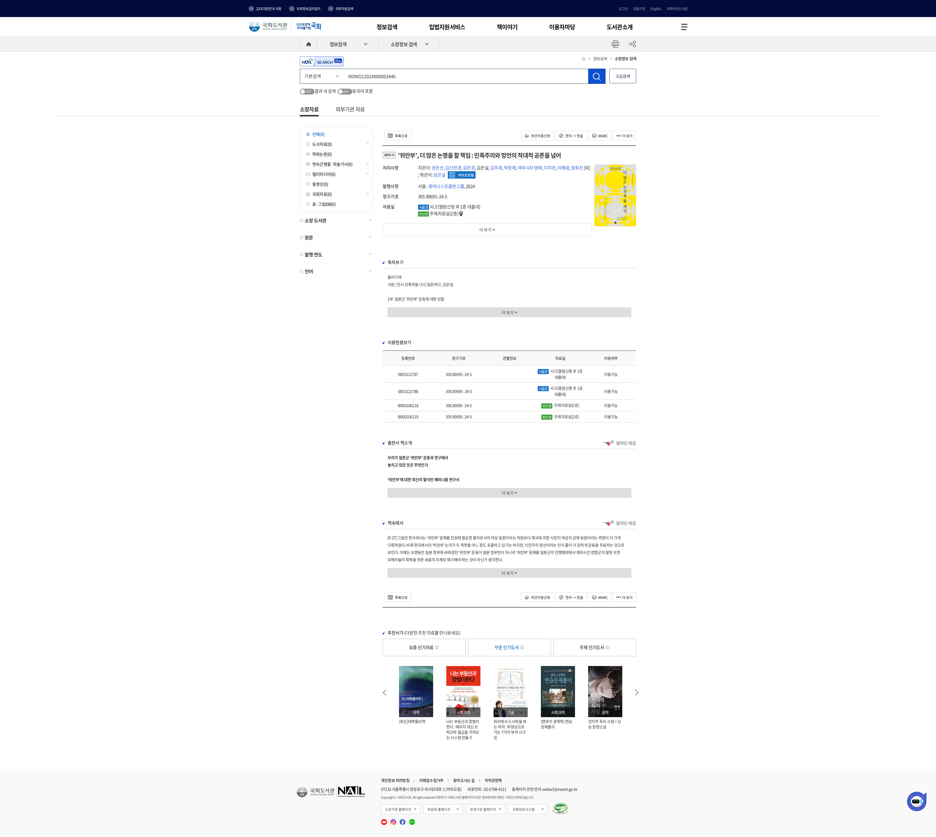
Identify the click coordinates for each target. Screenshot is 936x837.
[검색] (596, 76)
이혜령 (563, 167)
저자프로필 (466, 174)
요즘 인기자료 (421, 647)
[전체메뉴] (684, 27)
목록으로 (401, 135)
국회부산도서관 (677, 8)
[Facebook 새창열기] (403, 820)
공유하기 (632, 44)
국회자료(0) (322, 194)
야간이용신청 (540, 135)
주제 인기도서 (592, 647)
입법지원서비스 (447, 26)
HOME (308, 44)
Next (637, 692)
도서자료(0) (322, 144)
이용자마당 (562, 26)
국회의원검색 (344, 8)
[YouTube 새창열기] (384, 820)
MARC (603, 135)
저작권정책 (493, 780)
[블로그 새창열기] (412, 820)
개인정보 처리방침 (395, 780)
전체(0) (318, 134)
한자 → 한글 (574, 135)
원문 (309, 237)
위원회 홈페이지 (439, 809)
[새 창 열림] (560, 808)
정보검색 (387, 26)
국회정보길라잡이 (308, 8)
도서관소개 (620, 26)
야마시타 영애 (529, 167)
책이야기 (507, 26)
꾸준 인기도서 (507, 647)
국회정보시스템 (523, 809)
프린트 (615, 44)
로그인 (623, 8)
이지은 (550, 167)
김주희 (496, 167)
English (656, 8)
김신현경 (453, 167)
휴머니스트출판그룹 (446, 186)
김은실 (439, 174)
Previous (384, 692)
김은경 (469, 167)
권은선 (438, 167)
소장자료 (309, 109)
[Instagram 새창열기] (393, 820)
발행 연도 (313, 254)
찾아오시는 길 (464, 780)
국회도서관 (268, 26)
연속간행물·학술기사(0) (332, 164)
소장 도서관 (315, 220)
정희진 (577, 167)
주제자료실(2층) (439, 213)
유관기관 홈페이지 (483, 809)
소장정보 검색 (404, 44)
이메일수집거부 (431, 780)
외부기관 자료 (350, 109)
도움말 (436, 647)
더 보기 (627, 135)
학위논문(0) (322, 154)
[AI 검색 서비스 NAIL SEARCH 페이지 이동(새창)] (322, 61)
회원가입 (639, 8)
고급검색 (622, 76)
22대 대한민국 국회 (268, 8)
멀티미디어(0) (324, 174)
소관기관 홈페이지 (398, 809)
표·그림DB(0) (324, 204)
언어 (309, 271)
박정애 (510, 167)
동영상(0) (320, 184)
